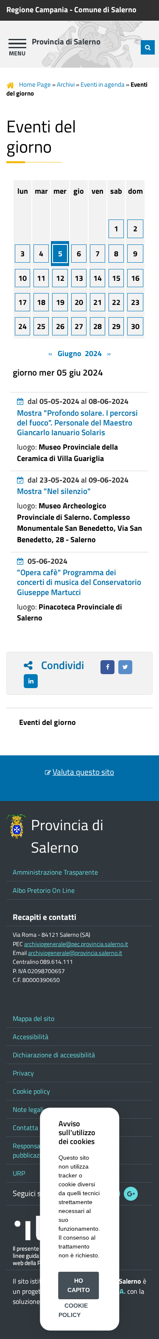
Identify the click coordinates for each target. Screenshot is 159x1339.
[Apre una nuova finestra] (107, 667)
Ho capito (78, 1285)
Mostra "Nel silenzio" (54, 491)
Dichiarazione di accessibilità (54, 1055)
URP (19, 1173)
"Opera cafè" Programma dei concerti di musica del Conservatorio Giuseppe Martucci (79, 582)
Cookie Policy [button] (73, 1310)
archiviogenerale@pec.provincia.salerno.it (76, 944)
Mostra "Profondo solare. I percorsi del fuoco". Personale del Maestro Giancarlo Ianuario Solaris (77, 422)
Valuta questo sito (83, 772)
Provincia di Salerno (66, 41)
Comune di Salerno (105, 9)
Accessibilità (30, 1037)
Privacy (23, 1073)
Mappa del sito (33, 1018)
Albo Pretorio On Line (44, 890)
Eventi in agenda (103, 84)
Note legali (28, 1109)
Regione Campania (37, 9)
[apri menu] (17, 43)
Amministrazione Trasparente (55, 872)
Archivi (66, 84)
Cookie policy (31, 1091)
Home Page (35, 84)
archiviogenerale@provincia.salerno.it (75, 953)
